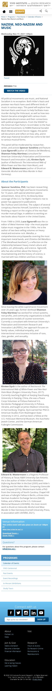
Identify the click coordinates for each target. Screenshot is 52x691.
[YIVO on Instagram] (26, 613)
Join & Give (10, 642)
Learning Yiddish (11, 666)
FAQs (7, 637)
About (8, 631)
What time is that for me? (12, 529)
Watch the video (16, 90)
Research (32, 642)
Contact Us (9, 634)
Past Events (21, 17)
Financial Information (13, 651)
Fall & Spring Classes (13, 663)
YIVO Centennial (10, 568)
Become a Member (12, 648)
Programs (10, 558)
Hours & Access (34, 646)
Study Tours (8, 588)
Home (3, 17)
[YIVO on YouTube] (41, 613)
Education (10, 660)
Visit (30, 631)
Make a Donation (11, 646)
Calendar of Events (11, 563)
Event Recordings (10, 578)
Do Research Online (35, 648)
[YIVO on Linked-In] (33, 613)
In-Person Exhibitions (12, 583)
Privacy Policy (37, 679)
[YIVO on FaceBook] (11, 613)
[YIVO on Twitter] (18, 613)
